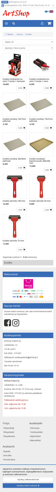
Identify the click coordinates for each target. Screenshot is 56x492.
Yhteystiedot (8, 432)
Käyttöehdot (35, 436)
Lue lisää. (32, 474)
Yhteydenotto (9, 436)
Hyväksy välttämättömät (28, 479)
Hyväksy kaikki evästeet (27, 485)
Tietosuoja (34, 428)
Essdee (28, 34)
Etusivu (20, 34)
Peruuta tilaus (9, 459)
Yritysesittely (8, 428)
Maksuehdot (35, 440)
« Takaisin (9, 34)
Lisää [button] (20, 88)
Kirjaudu (6, 451)
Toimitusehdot (36, 432)
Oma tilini (7, 455)
